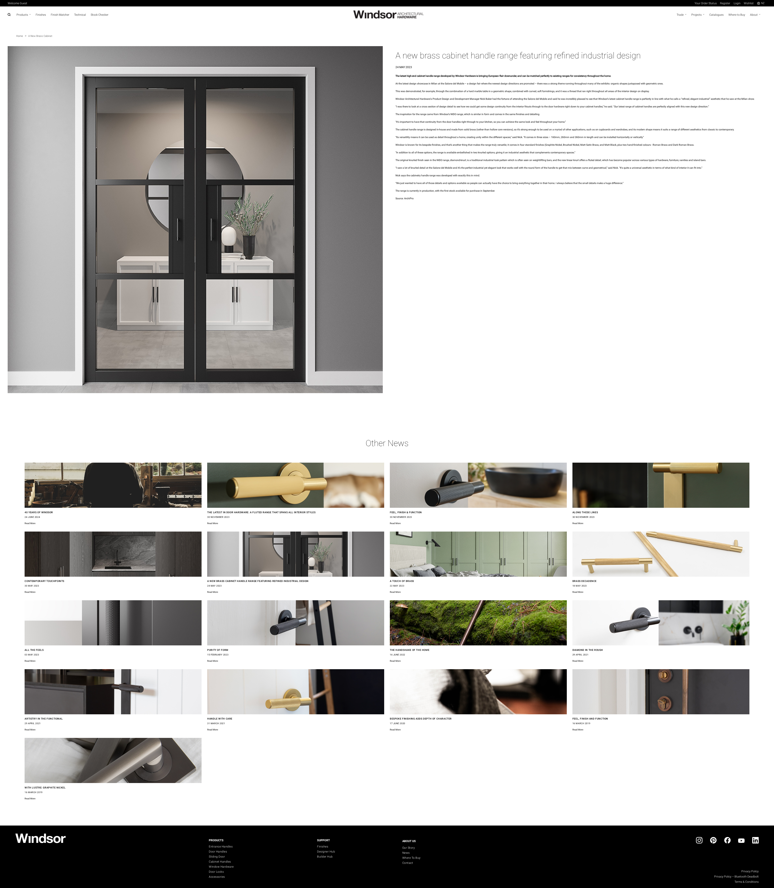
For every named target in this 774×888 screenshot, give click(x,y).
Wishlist (749, 3)
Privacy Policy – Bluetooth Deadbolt (736, 876)
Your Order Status (706, 3)
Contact (407, 862)
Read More (30, 523)
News (406, 852)
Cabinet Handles (220, 861)
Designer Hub (326, 851)
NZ (763, 3)
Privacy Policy (750, 871)
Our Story (408, 847)
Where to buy (411, 857)
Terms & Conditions (746, 881)
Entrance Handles (221, 846)
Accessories (217, 876)
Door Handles (218, 851)
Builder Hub (325, 856)
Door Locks (216, 871)
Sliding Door (217, 856)
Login (737, 3)
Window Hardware (221, 866)
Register (725, 3)
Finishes (322, 846)
